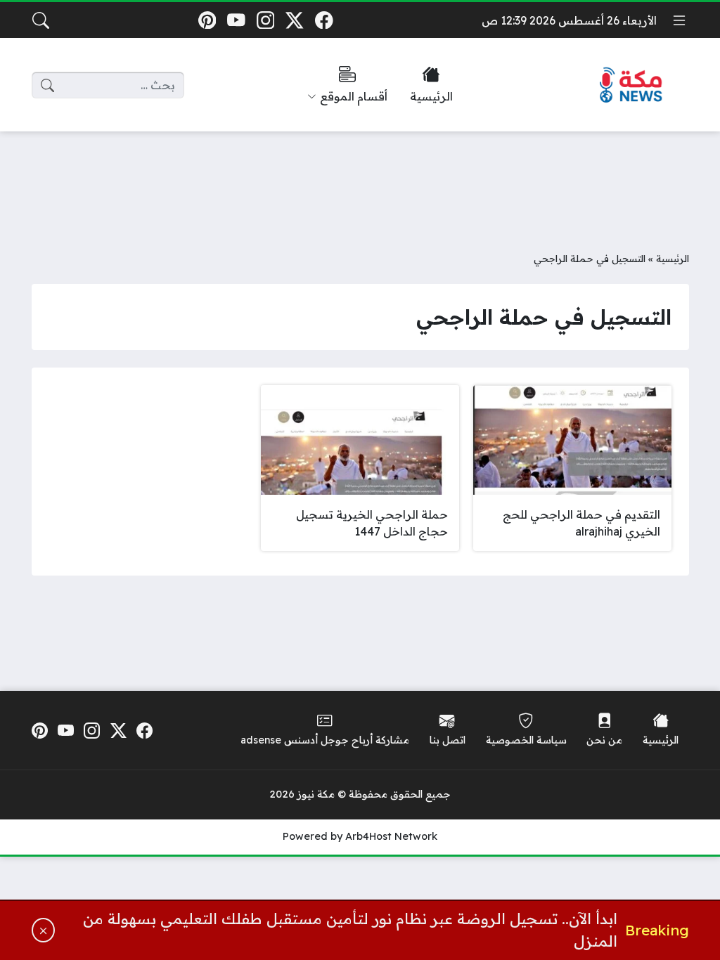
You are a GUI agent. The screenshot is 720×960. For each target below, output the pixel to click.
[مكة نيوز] (631, 85)
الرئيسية (672, 258)
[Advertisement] (360, 180)
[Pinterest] (207, 20)
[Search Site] (41, 20)
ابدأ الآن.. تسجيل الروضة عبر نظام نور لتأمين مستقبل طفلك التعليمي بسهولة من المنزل (350, 929)
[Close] (44, 930)
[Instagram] (265, 20)
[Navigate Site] (679, 20)
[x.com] (295, 20)
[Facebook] (323, 20)
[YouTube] (236, 20)
